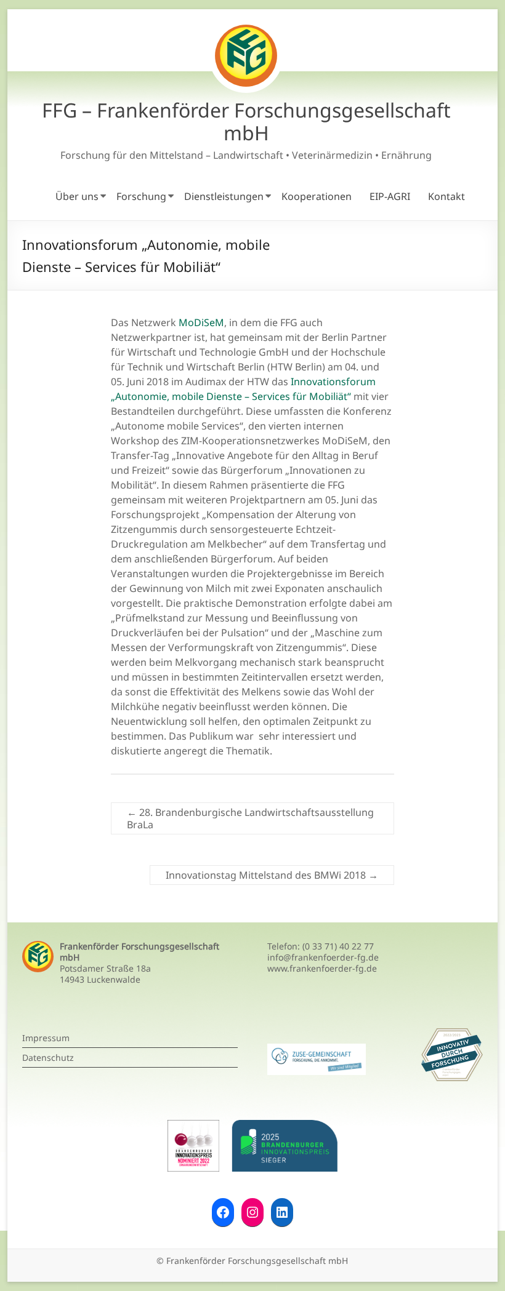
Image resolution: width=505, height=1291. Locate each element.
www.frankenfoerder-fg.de (322, 968)
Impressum (46, 1038)
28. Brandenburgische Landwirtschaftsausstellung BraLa (250, 818)
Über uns (77, 196)
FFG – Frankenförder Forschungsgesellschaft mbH (246, 121)
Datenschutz (48, 1057)
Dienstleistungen (224, 196)
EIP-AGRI (390, 196)
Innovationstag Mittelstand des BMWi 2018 (272, 875)
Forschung (141, 196)
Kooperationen (316, 196)
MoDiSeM (200, 322)
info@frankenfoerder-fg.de (323, 957)
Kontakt (446, 196)
